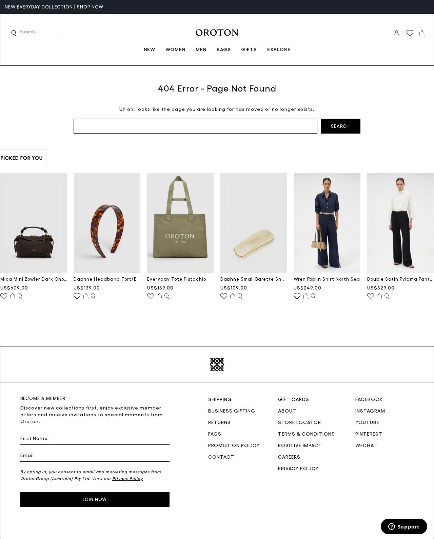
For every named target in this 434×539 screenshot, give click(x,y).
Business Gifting (231, 410)
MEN (201, 49)
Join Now (95, 499)
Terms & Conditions (306, 433)
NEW (149, 49)
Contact (221, 456)
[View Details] (20, 296)
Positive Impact (300, 445)
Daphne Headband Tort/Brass (107, 278)
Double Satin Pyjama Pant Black (400, 278)
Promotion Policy (234, 445)
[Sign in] (396, 33)
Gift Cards (293, 399)
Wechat (366, 445)
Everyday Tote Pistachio (176, 278)
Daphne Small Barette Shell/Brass (253, 278)
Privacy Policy (298, 468)
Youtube (367, 422)
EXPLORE (279, 49)
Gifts (249, 49)
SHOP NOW (90, 6)
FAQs (214, 433)
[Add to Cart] (12, 296)
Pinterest (368, 433)
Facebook (369, 399)
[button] (14, 33)
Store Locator (299, 422)
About (287, 410)
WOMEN (175, 49)
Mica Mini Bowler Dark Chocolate (33, 278)
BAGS (224, 49)
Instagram (370, 410)
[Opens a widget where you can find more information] (403, 527)
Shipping (220, 399)
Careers (289, 456)
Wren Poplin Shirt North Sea (327, 278)
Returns (219, 422)
